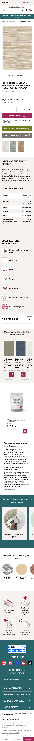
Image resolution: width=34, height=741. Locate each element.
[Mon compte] (26, 10)
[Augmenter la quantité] (29, 109)
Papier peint (5, 2)
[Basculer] (29, 319)
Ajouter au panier (15, 116)
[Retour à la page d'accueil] (17, 7)
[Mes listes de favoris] (23, 10)
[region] (17, 53)
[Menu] (4, 10)
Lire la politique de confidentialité (10, 733)
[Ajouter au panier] (11, 374)
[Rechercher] (19, 10)
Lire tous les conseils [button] (9, 489)
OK (30, 679)
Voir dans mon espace (15, 76)
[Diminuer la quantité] (19, 109)
